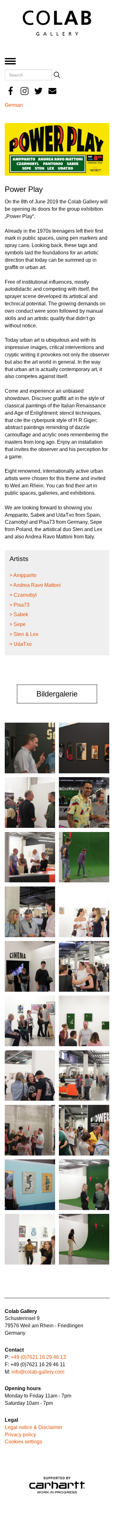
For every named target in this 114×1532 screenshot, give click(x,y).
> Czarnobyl (23, 595)
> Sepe (18, 624)
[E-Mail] (52, 91)
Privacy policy (20, 1434)
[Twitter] (38, 91)
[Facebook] (10, 91)
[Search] (57, 74)
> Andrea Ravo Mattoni (35, 585)
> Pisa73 (19, 605)
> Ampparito (23, 575)
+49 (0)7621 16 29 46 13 (38, 1357)
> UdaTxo (21, 644)
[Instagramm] (24, 91)
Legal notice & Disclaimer (33, 1427)
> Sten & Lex (24, 634)
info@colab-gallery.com (37, 1372)
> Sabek (19, 614)
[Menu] (12, 61)
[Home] (57, 23)
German (14, 105)
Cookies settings (23, 1441)
